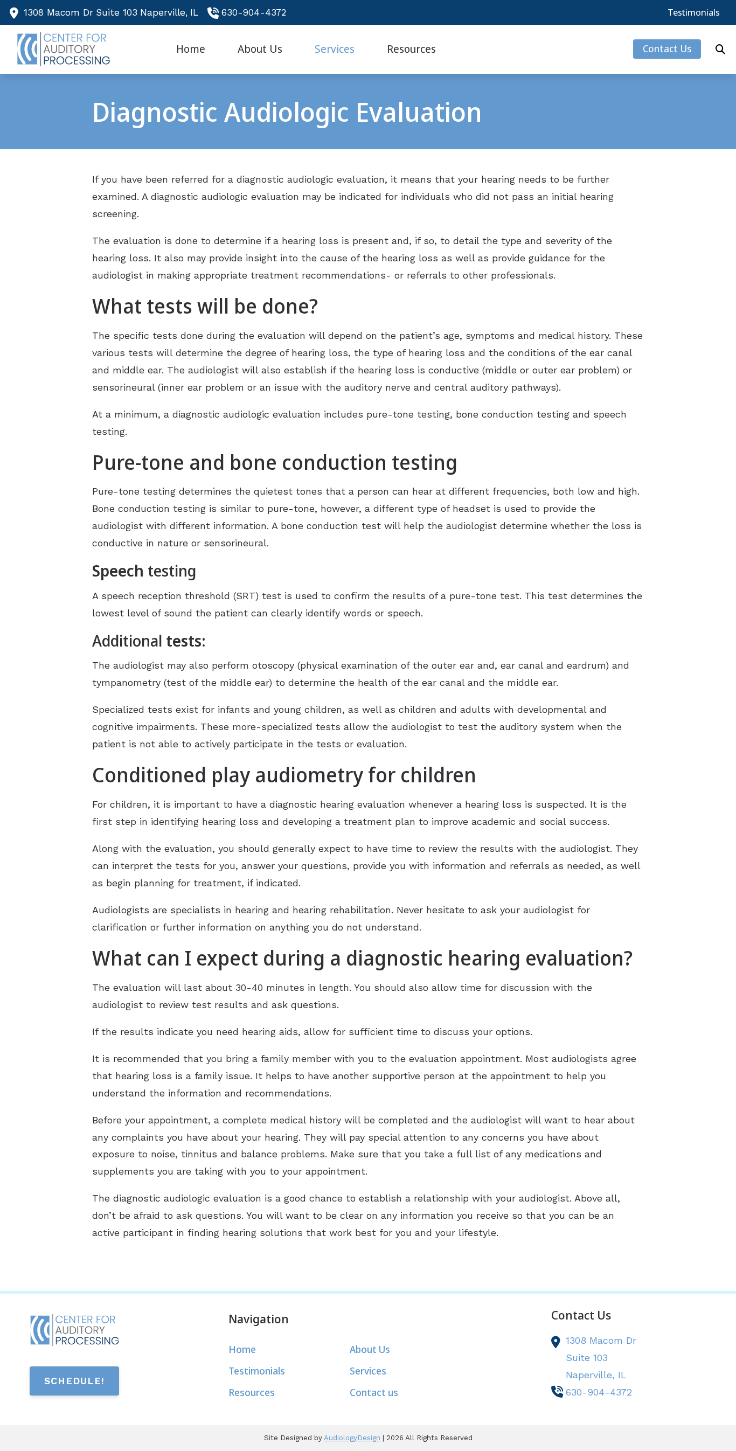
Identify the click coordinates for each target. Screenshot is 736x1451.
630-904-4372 (253, 12)
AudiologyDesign (352, 1438)
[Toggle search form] (720, 49)
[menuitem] (691, 12)
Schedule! (74, 1380)
